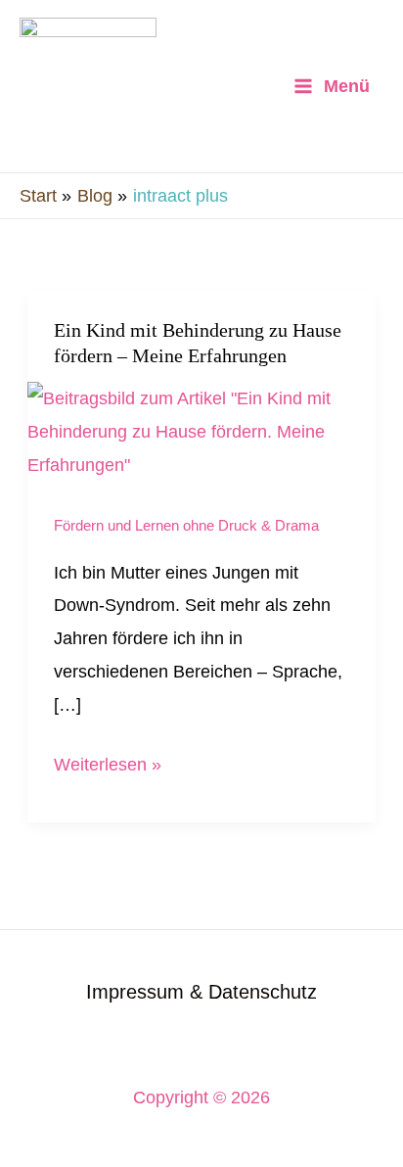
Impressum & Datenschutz (201, 992)
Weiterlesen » (107, 761)
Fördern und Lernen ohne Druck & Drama (186, 526)
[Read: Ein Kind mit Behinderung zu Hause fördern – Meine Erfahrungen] (201, 430)
